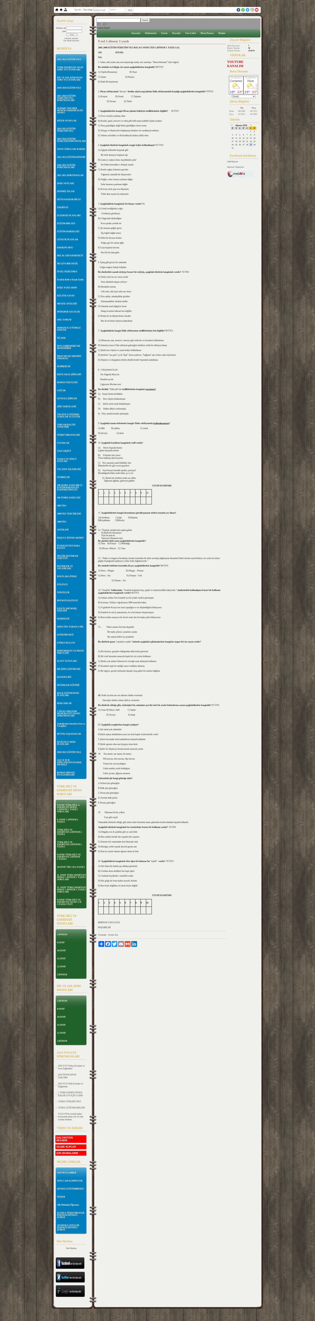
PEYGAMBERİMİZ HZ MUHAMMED (68, 347)
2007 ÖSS (61, 505)
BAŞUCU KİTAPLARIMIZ (70, 538)
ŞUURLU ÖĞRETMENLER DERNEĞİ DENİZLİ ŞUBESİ (70, 1215)
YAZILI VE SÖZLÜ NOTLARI (67, 460)
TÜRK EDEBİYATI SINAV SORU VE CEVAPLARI (70, 68)
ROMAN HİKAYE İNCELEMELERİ (66, 773)
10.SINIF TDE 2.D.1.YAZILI (71, 867)
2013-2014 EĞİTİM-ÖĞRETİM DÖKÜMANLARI (71, 140)
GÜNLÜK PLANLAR (67, 239)
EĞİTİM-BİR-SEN (66, 223)
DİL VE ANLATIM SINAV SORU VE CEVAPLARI (70, 78)
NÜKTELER (63, 592)
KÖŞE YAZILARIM (67, 287)
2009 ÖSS (61, 521)
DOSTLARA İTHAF (67, 576)
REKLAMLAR (64, 703)
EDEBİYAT (62, 207)
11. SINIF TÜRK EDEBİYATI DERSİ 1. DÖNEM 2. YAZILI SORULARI (71, 877)
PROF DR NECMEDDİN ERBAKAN (69, 357)
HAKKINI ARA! (65, 247)
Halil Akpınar (232, 161)
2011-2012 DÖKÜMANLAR (70, 175)
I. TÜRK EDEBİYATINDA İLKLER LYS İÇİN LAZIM (70, 1094)
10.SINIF (61, 950)
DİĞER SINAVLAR (66, 120)
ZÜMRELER (63, 477)
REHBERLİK (63, 366)
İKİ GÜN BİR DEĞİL (67, 263)
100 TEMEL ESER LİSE (69, 497)
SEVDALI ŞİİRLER (67, 398)
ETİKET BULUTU (66, 643)
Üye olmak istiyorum (71, 41)
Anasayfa (135, 33)
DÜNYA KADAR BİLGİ (69, 199)
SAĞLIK (61, 390)
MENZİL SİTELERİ (67, 303)
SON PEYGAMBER (66, 1173)
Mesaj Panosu (207, 33)
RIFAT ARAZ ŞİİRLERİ (69, 374)
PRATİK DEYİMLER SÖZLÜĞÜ (67, 557)
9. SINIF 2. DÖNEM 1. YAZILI (68, 820)
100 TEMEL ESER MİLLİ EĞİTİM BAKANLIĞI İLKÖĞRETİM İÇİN (69, 487)
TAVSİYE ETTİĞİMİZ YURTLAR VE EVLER (68, 415)
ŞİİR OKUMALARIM (67, 1153)
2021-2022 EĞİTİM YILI (69, 59)
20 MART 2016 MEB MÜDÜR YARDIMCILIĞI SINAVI (70, 110)
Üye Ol (78, 10)
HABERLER (63, 618)
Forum (164, 33)
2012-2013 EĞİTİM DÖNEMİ (71, 157)
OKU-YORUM (64, 319)
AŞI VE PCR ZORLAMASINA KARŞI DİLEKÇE (69, 762)
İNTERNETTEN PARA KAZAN (68, 547)
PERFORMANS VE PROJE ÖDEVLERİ (70, 652)
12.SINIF (61, 966)
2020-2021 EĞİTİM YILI (69, 752)
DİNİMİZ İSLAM (65, 191)
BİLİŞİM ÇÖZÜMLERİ (68, 669)
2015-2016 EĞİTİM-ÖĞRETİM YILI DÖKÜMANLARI (66, 98)
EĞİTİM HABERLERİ (68, 231)
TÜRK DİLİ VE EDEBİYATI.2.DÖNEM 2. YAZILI (69, 832)
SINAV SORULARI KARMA (71, 149)
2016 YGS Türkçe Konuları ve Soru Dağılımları (71, 1067)
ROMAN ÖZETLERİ (67, 382)
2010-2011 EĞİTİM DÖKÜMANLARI (66, 166)
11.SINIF (61, 958)
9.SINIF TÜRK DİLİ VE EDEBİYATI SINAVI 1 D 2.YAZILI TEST (69, 902)
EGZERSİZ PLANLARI (69, 215)
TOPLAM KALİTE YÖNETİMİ (66, 426)
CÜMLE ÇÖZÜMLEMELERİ (71, 1107)
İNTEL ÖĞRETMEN (67, 271)
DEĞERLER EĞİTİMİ (68, 685)
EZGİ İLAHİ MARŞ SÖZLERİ (67, 609)
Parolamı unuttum (71, 38)
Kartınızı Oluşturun (235, 167)
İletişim (221, 33)
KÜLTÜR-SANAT (66, 295)
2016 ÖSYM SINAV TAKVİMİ (67, 1076)
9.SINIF (61, 942)
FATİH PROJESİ (65, 635)
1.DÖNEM (62, 934)
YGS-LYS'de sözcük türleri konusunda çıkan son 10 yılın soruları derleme (70, 1117)
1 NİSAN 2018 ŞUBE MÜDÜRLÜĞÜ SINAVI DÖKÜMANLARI (68, 713)
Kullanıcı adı (61, 28)
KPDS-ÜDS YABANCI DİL (70, 626)
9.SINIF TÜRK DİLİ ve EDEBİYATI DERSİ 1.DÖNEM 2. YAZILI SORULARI (68, 808)
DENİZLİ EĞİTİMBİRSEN (70, 1189)
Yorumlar (102, 935)
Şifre (64, 31)
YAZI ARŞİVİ (64, 451)
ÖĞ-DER (61, 338)
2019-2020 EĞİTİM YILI (69, 88)
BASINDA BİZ (64, 677)
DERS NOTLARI (65, 183)
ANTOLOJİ (63, 530)
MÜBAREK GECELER (68, 311)
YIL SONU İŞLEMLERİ (69, 469)
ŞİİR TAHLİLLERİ (66, 406)
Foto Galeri (190, 33)
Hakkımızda (150, 33)
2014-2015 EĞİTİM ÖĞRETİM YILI (66, 129)
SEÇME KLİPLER (66, 1146)
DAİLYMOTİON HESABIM (64, 1139)
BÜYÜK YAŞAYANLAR (69, 734)
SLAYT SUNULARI (67, 661)
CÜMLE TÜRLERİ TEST (69, 1101)
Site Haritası (71, 1248)
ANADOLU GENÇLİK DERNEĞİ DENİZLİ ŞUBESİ (68, 1227)
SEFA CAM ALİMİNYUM (69, 1181)
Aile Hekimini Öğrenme (68, 1205)
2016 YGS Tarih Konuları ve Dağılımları (70, 1085)
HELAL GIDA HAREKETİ (70, 255)
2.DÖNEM (62, 974)
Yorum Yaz (113, 935)
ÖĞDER (61, 1197)
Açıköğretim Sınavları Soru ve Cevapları (71, 724)
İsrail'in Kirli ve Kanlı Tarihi (70, 279)
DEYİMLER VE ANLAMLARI (65, 567)
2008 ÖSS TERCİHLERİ (69, 513)
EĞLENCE (62, 584)
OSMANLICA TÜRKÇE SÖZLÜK (69, 329)
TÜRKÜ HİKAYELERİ (68, 435)
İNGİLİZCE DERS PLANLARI (66, 743)
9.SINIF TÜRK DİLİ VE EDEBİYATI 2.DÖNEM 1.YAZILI (69, 856)
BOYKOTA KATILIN (67, 600)
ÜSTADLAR (63, 443)
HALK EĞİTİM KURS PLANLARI (68, 694)
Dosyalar (176, 33)
